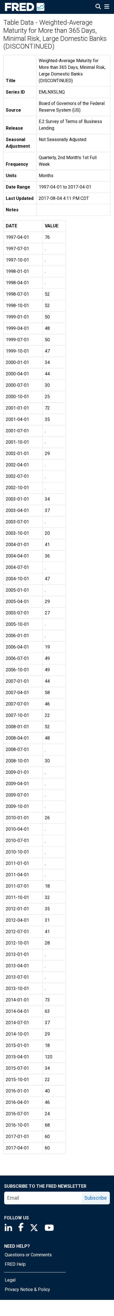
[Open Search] (98, 7)
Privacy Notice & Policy (27, 1289)
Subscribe (95, 1198)
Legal (10, 1280)
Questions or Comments (28, 1254)
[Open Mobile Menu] (106, 7)
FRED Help (15, 1264)
